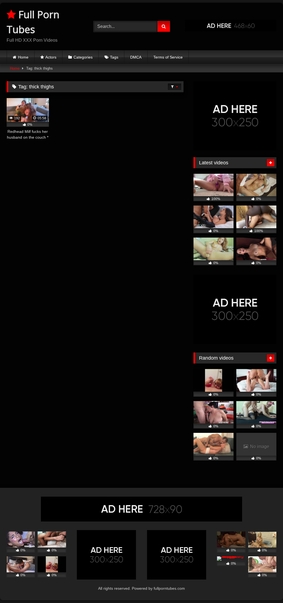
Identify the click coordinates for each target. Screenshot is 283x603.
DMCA (136, 57)
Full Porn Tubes (33, 22)
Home (23, 57)
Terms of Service (168, 57)
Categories (83, 57)
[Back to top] (266, 586)
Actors (50, 57)
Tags (114, 57)
